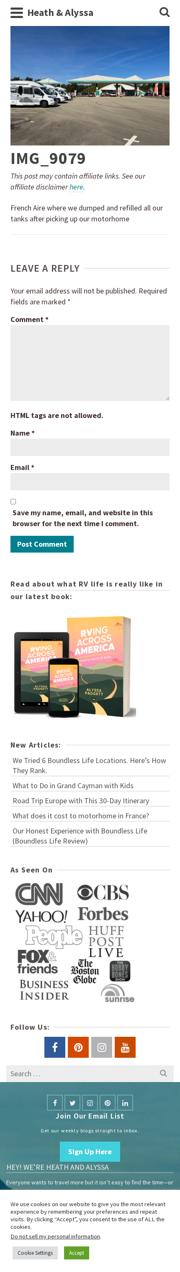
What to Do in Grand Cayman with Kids (73, 785)
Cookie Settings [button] (35, 1252)
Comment (29, 319)
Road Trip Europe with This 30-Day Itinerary (81, 800)
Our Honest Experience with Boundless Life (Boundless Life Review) (80, 836)
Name (22, 433)
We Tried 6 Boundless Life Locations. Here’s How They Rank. (89, 765)
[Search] (164, 12)
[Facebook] (55, 1103)
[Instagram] (90, 1103)
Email (22, 467)
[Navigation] (16, 12)
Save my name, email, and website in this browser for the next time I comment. (83, 518)
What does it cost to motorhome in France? (81, 815)
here (76, 187)
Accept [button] (76, 1252)
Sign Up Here (90, 1151)
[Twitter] (72, 1103)
